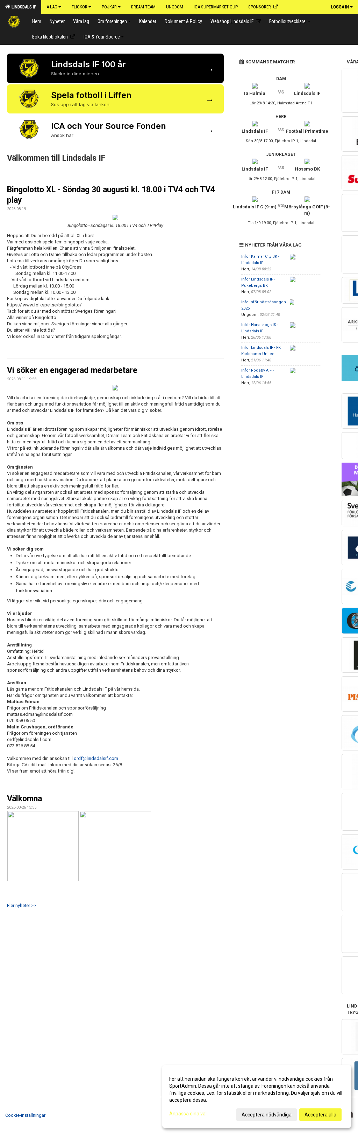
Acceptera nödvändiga (267, 1114)
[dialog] (256, 1096)
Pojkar (109, 6)
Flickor (79, 6)
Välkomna (24, 798)
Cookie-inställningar (25, 1115)
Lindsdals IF (22, 6)
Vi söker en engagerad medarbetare (72, 370)
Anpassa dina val (188, 1113)
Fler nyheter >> (21, 905)
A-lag (51, 6)
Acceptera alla (320, 1114)
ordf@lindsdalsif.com (96, 758)
